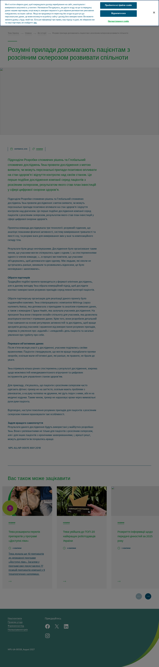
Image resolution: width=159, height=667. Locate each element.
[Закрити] (154, 12)
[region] (79, 13)
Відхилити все (118, 13)
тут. (35, 22)
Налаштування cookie (118, 21)
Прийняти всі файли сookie (118, 5)
